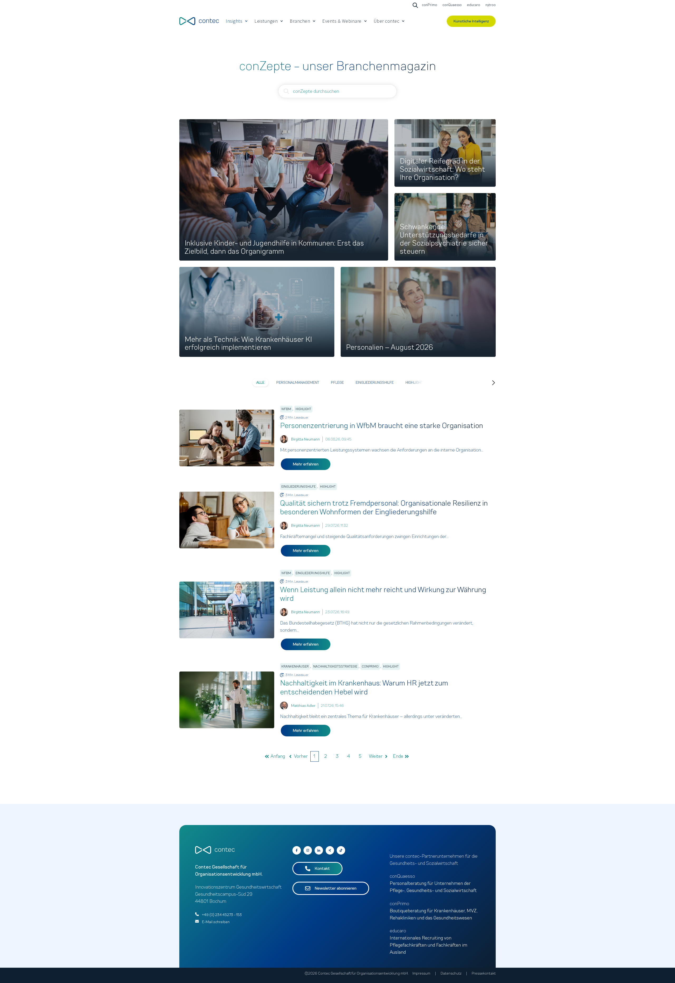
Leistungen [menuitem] (266, 21)
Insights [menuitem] (234, 21)
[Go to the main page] (199, 21)
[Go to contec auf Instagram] (307, 850)
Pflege (337, 382)
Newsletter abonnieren (335, 888)
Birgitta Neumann (305, 439)
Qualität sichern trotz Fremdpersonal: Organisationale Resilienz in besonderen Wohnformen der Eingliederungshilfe (384, 507)
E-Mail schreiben (216, 921)
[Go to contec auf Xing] (330, 850)
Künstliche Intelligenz (471, 21)
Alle (260, 382)
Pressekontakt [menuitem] (484, 973)
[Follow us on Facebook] (341, 850)
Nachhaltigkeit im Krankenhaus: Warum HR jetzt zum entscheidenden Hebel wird (364, 687)
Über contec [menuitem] (386, 21)
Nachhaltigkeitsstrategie (335, 666)
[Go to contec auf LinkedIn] (319, 850)
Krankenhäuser (295, 666)
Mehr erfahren (306, 464)
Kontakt (322, 868)
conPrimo (370, 666)
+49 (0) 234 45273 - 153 (222, 914)
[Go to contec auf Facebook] (296, 850)
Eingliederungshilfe (375, 382)
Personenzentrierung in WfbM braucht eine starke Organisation (381, 425)
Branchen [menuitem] (300, 21)
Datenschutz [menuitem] (451, 973)
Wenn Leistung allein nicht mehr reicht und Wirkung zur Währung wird (383, 594)
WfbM (286, 409)
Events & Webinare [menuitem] (341, 21)
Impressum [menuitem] (421, 973)
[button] (488, 382)
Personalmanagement (297, 382)
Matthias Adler (303, 705)
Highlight (414, 382)
